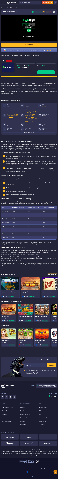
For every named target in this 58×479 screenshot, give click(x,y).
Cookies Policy (33, 468)
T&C (47, 468)
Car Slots (27, 113)
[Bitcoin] (10, 437)
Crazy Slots (27, 115)
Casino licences (42, 421)
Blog (40, 414)
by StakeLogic (5, 12)
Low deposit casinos (6, 421)
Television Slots (29, 121)
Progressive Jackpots (12, 115)
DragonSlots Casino (25, 414)
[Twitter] (6, 397)
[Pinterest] (14, 397)
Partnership (25, 468)
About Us (12, 468)
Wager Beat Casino (24, 417)
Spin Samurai (23, 421)
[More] (55, 472)
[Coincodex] (48, 443)
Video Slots (10, 117)
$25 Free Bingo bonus (7, 410)
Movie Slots (31, 117)
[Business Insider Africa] (48, 437)
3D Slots (9, 114)
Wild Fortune (23, 424)
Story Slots (31, 120)
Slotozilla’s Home (43, 407)
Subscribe (51, 365)
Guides (40, 410)
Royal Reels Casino (24, 407)
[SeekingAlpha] (29, 443)
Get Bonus (46, 72)
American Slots (32, 111)
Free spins (4, 414)
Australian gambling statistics (46, 417)
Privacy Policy (41, 468)
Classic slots (15, 114)
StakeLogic (45, 106)
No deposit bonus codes (7, 407)
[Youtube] (2, 397)
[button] (6, 296)
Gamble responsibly (27, 455)
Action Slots (28, 110)
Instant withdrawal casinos (8, 417)
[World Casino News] (10, 443)
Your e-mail (29, 365)
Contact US (18, 468)
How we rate (42, 424)
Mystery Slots (28, 118)
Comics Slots (31, 114)
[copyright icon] (23, 461)
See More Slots (52, 274)
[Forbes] (29, 437)
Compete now (50, 50)
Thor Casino (23, 410)
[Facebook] (10, 397)
